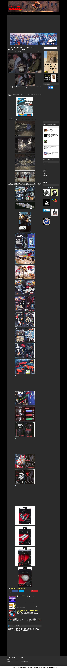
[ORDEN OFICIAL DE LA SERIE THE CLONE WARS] (45, 131)
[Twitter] (52, 87)
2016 (45, 180)
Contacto (8, 661)
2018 (45, 177)
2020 (45, 175)
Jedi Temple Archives (21, 588)
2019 (45, 176)
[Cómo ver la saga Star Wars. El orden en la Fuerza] (45, 154)
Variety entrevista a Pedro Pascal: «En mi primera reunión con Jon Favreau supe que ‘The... (52, 147)
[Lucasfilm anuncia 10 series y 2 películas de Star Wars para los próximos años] (45, 136)
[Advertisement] (33, 25)
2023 (44, 172)
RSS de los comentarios (24, 661)
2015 (45, 181)
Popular (45, 127)
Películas (29, 51)
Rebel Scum (13, 588)
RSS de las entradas (24, 659)
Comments (56, 127)
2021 (45, 174)
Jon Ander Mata (19, 51)
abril (44, 166)
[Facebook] (49, 87)
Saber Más (55, 667)
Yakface (16, 588)
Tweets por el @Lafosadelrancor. (48, 159)
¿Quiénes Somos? (9, 659)
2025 (44, 170)
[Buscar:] (51, 48)
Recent (51, 127)
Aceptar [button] (51, 667)
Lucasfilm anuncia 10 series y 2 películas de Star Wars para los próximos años (52, 135)
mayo (44, 165)
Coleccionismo (26, 51)
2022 (44, 173)
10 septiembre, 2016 (13, 51)
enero (44, 169)
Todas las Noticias (34, 51)
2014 (45, 182)
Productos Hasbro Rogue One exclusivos (23, 595)
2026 (44, 164)
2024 (44, 171)
